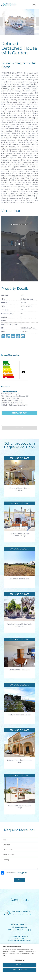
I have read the (16, 873)
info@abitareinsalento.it (18, 405)
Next (37, 21)
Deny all (19, 965)
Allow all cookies (19, 969)
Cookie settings (20, 960)
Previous (1, 21)
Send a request (19, 413)
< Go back (19, 428)
